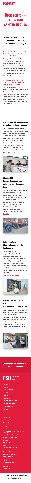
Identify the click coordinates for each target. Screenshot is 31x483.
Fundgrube (6, 398)
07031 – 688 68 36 (8, 443)
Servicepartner (8, 389)
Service (17, 145)
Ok (12, 480)
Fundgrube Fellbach (10, 403)
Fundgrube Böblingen (10, 400)
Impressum (6, 418)
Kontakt (5, 409)
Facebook (6, 423)
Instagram (6, 426)
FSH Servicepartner (9, 94)
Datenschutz (6, 415)
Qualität (5, 392)
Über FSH (6, 384)
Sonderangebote (22, 329)
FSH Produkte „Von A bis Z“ (11, 275)
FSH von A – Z (7, 395)
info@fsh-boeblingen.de (10, 447)
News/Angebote (8, 406)
